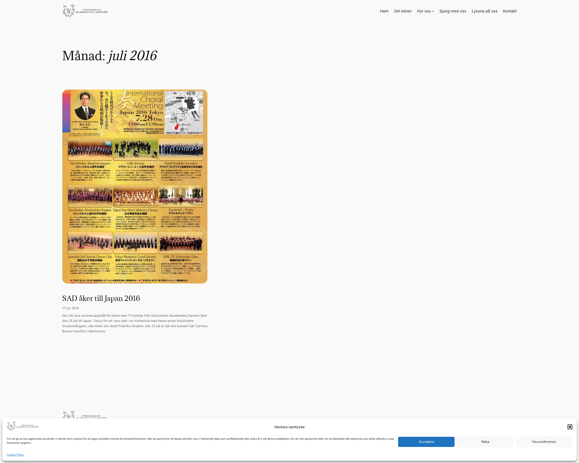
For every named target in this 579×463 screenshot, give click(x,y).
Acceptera (426, 442)
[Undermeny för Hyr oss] (433, 11)
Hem (384, 11)
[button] (570, 427)
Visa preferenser (544, 442)
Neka (485, 442)
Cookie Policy (15, 454)
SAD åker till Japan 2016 (101, 298)
